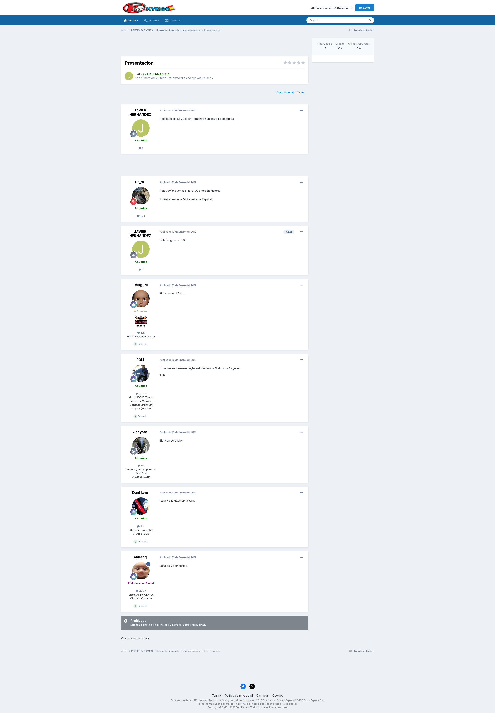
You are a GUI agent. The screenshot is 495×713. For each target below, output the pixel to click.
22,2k (142, 393)
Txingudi (140, 285)
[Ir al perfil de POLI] (141, 373)
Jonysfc (140, 432)
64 (142, 465)
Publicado (178, 110)
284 (142, 215)
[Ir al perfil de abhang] (141, 570)
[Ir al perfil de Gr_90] (141, 195)
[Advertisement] (214, 46)
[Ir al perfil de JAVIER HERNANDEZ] (129, 76)
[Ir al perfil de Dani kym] (141, 506)
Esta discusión (352, 20)
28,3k (142, 590)
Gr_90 (140, 182)
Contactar (262, 695)
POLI (140, 360)
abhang (140, 557)
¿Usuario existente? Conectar (330, 7)
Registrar (364, 7)
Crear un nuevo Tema (290, 92)
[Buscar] (370, 20)
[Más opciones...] (301, 110)
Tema (216, 695)
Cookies (277, 695)
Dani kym (140, 492)
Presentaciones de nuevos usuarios (190, 78)
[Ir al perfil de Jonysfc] (141, 445)
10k (142, 332)
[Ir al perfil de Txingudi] (141, 298)
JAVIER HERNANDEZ (140, 112)
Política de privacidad (239, 695)
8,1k (142, 526)
